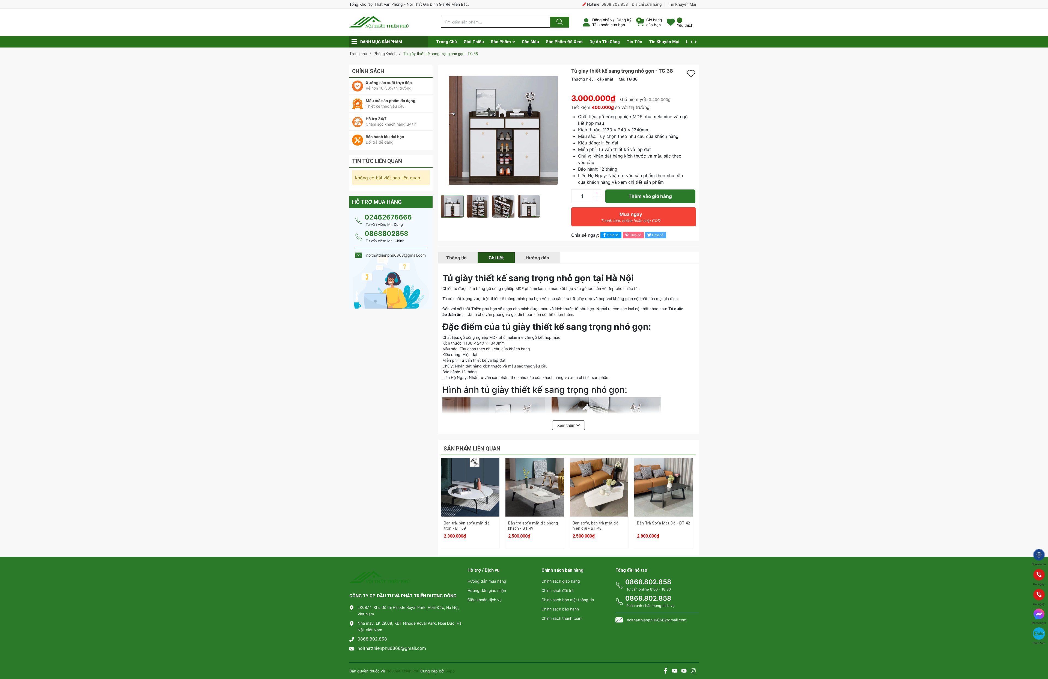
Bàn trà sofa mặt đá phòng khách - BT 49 (533, 526)
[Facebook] (665, 671)
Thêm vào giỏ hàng (650, 196)
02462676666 (388, 217)
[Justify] (558, 22)
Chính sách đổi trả (557, 590)
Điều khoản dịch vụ (485, 599)
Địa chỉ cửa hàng (647, 4)
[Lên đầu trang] (1039, 656)
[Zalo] (684, 671)
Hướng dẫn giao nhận (487, 590)
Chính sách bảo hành (560, 609)
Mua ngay (630, 217)
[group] (503, 130)
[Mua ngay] (470, 497)
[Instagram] (693, 671)
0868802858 (386, 234)
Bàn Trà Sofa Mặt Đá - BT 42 (663, 523)
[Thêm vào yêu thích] (692, 73)
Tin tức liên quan (377, 161)
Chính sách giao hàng (560, 581)
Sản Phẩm (501, 41)
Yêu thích (685, 25)
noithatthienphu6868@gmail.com (392, 648)
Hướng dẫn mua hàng (487, 581)
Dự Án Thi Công (605, 41)
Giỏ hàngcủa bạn (654, 22)
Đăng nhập (602, 19)
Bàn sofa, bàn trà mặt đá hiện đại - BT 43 (595, 526)
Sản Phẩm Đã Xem (564, 41)
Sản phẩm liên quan (471, 448)
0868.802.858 (615, 4)
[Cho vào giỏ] (470, 471)
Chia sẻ (613, 235)
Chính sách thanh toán (561, 618)
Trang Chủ (446, 41)
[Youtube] (674, 671)
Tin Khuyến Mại (682, 4)
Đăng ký (624, 19)
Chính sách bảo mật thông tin (567, 599)
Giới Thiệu (474, 41)
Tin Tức (634, 41)
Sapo (450, 671)
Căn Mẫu (530, 41)
